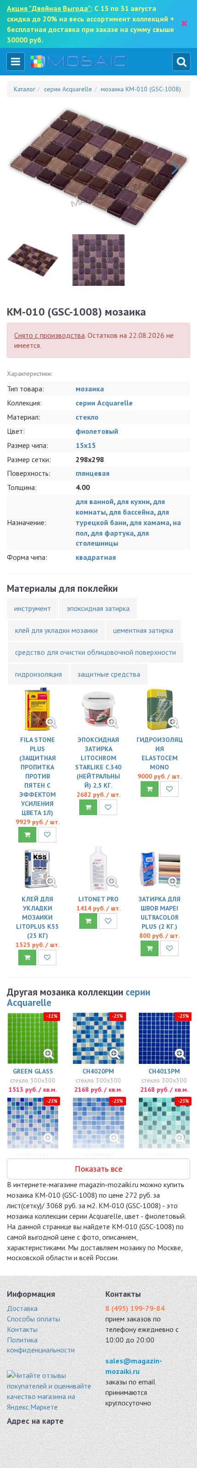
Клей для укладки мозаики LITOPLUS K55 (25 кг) (37, 917)
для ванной (95, 501)
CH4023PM (33, 1156)
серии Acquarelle (104, 402)
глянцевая (92, 473)
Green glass (33, 1071)
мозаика (90, 388)
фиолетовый (97, 431)
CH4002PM (98, 1156)
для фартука (112, 532)
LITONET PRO (98, 899)
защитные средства (108, 674)
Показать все (98, 1168)
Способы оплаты (33, 1318)
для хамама (150, 522)
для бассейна (131, 511)
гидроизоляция (38, 674)
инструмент (32, 608)
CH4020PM (98, 1071)
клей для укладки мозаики (56, 630)
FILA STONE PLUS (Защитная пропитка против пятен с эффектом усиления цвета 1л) (37, 776)
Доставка (22, 1308)
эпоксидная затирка (98, 608)
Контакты (22, 1329)
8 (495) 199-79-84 (134, 1308)
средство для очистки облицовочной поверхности (95, 652)
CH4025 (164, 1156)
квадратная (96, 557)
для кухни (133, 501)
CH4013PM (164, 1071)
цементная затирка (143, 630)
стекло (87, 416)
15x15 (86, 445)
